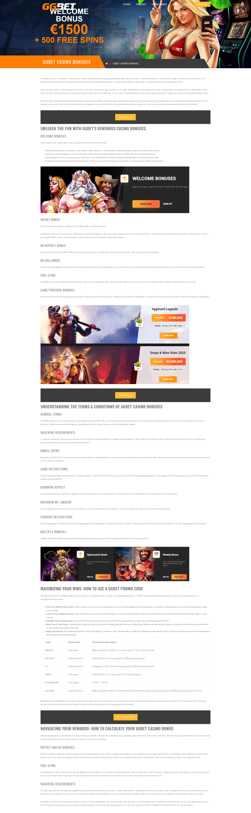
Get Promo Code (125, 717)
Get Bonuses (125, 117)
